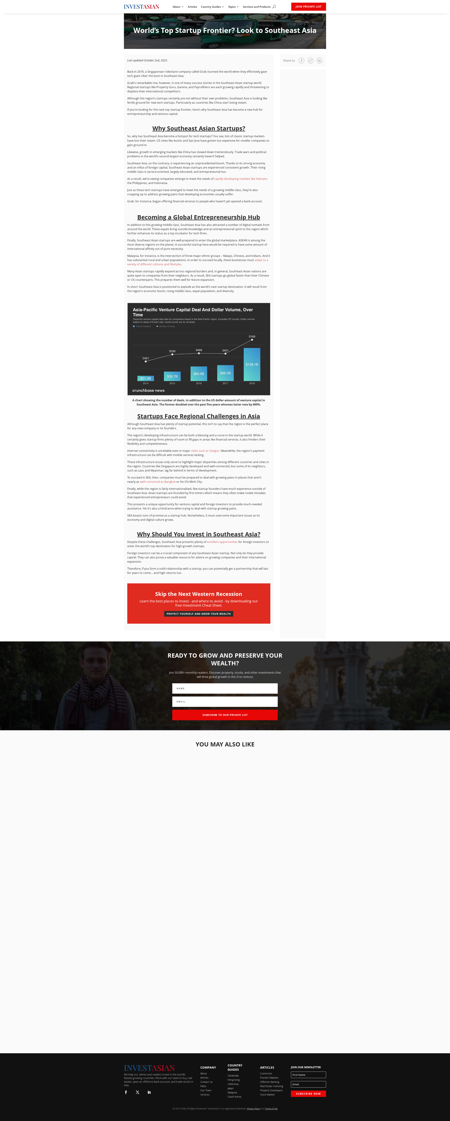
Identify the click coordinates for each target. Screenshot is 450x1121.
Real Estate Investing (271, 1086)
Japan (230, 1088)
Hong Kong (234, 1079)
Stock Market (267, 1094)
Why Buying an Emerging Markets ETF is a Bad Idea (225, 786)
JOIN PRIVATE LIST (309, 6)
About (176, 6)
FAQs (203, 1086)
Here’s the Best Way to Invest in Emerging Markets (225, 979)
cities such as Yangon (205, 451)
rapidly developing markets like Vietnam (240, 179)
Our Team (205, 1090)
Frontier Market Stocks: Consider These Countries (225, 883)
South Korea (234, 1096)
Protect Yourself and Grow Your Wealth (199, 613)
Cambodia (233, 1075)
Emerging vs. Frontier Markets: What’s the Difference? (225, 1027)
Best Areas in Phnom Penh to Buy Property (225, 834)
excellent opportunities (222, 542)
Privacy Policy (253, 1108)
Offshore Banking (269, 1082)
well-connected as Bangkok (158, 482)
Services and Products (257, 6)
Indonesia (233, 1084)
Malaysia (232, 1092)
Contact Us (206, 1082)
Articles (192, 6)
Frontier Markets (269, 1077)
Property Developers (271, 1090)
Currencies (266, 1073)
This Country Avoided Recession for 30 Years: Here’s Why (225, 931)
